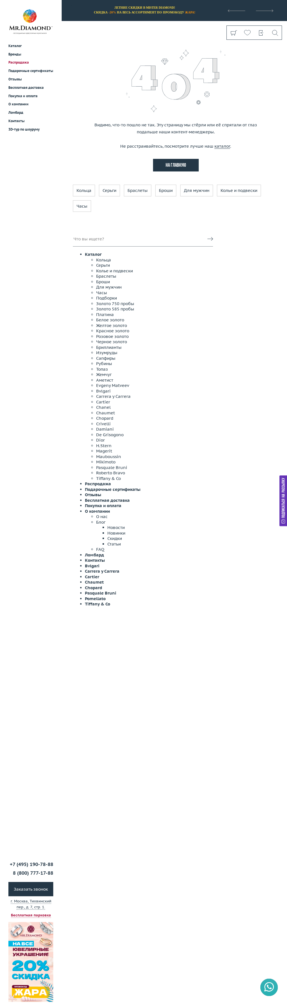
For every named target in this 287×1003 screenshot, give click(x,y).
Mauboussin (108, 456)
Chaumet (105, 412)
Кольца (84, 190)
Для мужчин (196, 190)
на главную (176, 165)
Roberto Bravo (110, 472)
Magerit (104, 451)
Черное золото (111, 341)
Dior (100, 440)
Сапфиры (105, 358)
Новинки (116, 533)
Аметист (104, 380)
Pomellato (95, 598)
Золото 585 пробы (115, 309)
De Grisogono (110, 434)
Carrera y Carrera (113, 396)
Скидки (114, 538)
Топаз (102, 369)
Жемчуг (104, 374)
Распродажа (18, 62)
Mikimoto (105, 462)
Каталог (93, 254)
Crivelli (103, 423)
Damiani (105, 429)
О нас (102, 516)
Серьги (109, 190)
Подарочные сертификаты (30, 71)
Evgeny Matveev (112, 385)
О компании (18, 104)
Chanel (103, 407)
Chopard (104, 418)
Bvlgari (103, 391)
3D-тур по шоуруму (24, 129)
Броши (166, 190)
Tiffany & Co (108, 478)
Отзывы (15, 79)
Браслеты (138, 190)
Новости (116, 527)
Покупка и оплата (23, 96)
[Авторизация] (261, 33)
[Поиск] (275, 33)
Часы (82, 206)
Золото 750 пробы (115, 303)
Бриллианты (109, 347)
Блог (100, 522)
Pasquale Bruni (111, 467)
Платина (105, 314)
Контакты (16, 121)
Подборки (106, 298)
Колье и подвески (239, 190)
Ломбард (15, 112)
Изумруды (106, 352)
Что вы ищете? (88, 239)
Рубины (104, 363)
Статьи (114, 544)
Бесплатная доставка (107, 500)
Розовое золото (112, 336)
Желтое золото (111, 325)
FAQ (100, 549)
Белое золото (110, 319)
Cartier (103, 402)
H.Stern (104, 445)
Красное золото (112, 330)
